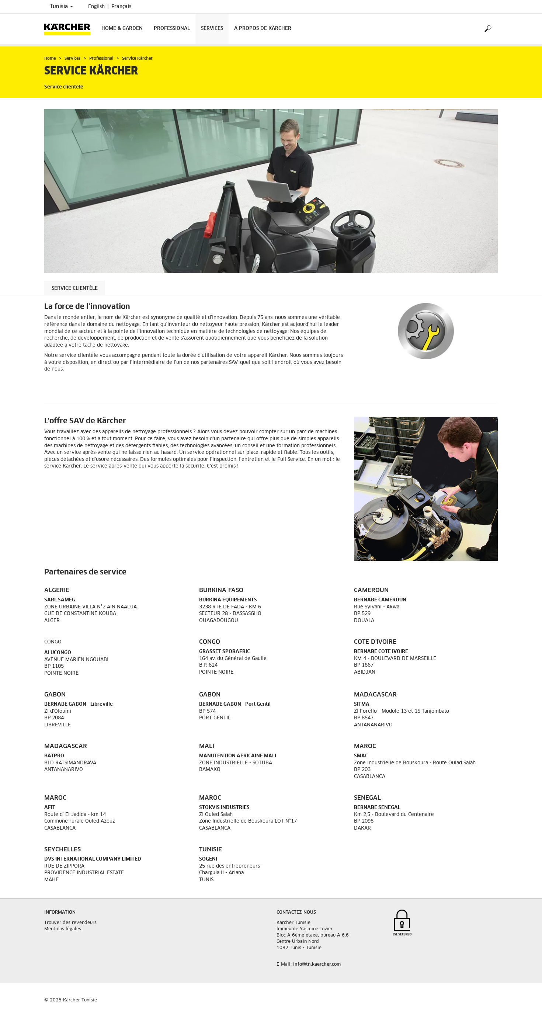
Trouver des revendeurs (70, 923)
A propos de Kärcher (262, 28)
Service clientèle (75, 288)
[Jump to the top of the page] (523, 996)
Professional (172, 28)
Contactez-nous (296, 912)
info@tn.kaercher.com (317, 964)
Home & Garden (122, 28)
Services (212, 28)
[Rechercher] (487, 29)
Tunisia (59, 6)
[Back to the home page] (70, 28)
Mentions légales (62, 929)
